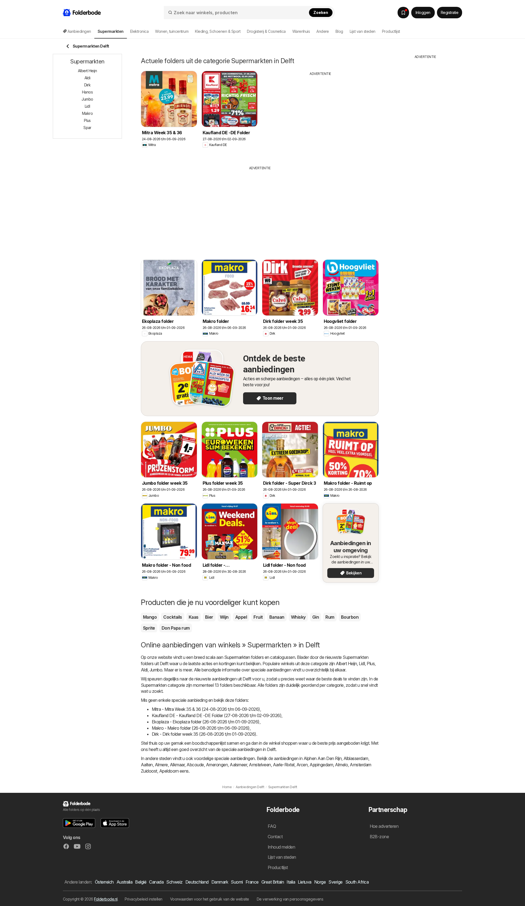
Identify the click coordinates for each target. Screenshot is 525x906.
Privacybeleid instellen (143, 899)
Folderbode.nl (105, 899)
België (140, 882)
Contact (275, 836)
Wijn (224, 617)
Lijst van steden (362, 31)
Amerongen (217, 764)
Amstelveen (260, 764)
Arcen (302, 764)
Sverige (335, 882)
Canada (156, 882)
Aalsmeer (238, 764)
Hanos (87, 92)
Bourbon (349, 617)
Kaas (194, 617)
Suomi (237, 882)
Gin (315, 617)
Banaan (276, 617)
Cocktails (172, 617)
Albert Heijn (346, 663)
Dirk (87, 85)
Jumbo (156, 670)
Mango (150, 617)
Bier (209, 617)
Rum (329, 617)
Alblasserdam (355, 758)
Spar (87, 127)
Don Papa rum (176, 628)
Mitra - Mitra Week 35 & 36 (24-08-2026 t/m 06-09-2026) (206, 709)
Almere (161, 764)
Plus (371, 663)
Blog (339, 31)
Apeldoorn (169, 771)
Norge (320, 882)
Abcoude (195, 764)
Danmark (219, 882)
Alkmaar (177, 764)
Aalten (147, 764)
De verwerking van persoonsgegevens (290, 899)
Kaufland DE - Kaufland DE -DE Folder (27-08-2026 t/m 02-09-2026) (216, 715)
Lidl (362, 663)
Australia (124, 882)
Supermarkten (237, 657)
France (252, 882)
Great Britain (272, 882)
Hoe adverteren (384, 826)
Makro (87, 113)
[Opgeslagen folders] (403, 12)
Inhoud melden (281, 847)
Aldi (144, 670)
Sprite (149, 628)
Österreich (104, 882)
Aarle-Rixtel (283, 764)
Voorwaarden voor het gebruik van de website (209, 899)
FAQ (272, 826)
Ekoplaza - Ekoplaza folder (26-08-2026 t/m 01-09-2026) (205, 721)
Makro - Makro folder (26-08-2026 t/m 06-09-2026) (201, 728)
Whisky (298, 617)
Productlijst (391, 31)
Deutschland (197, 882)
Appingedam (321, 764)
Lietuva (304, 882)
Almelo (341, 764)
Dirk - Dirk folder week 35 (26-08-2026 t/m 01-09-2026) (204, 734)
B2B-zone (379, 836)
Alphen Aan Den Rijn (323, 758)
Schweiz (174, 882)
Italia (291, 882)
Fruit (257, 617)
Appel (241, 617)
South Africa (357, 882)
